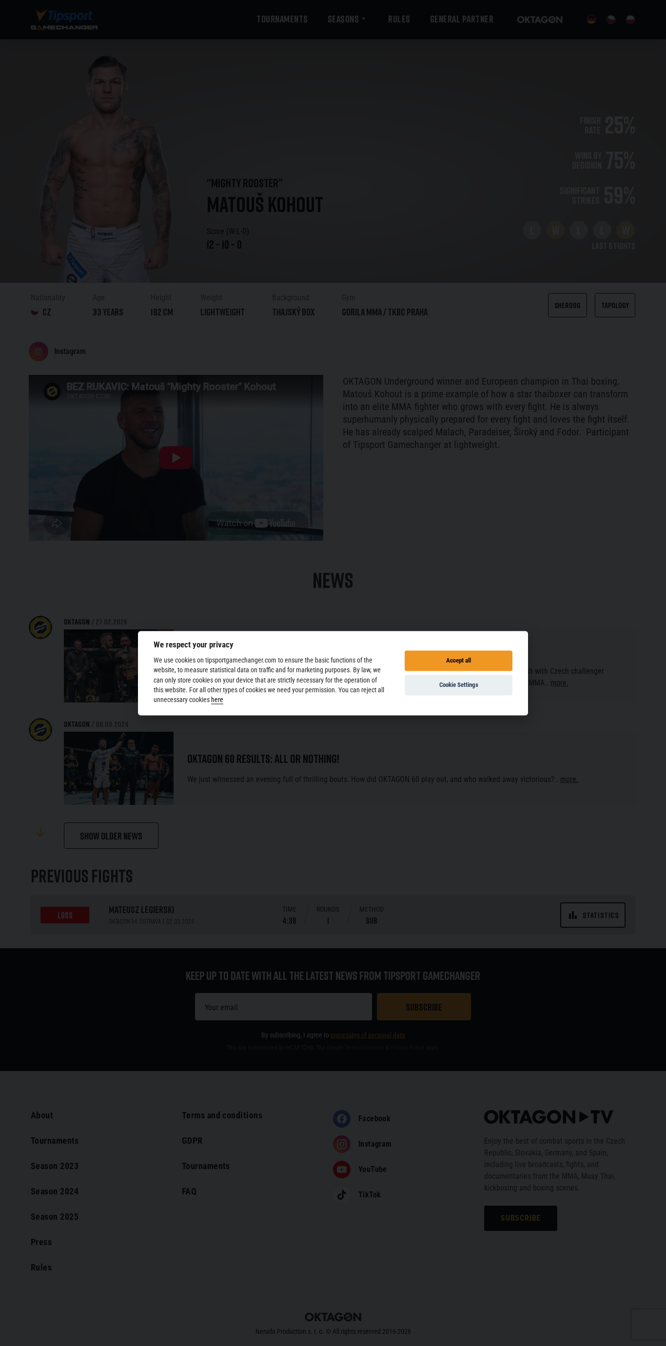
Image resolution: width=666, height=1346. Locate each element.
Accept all (458, 660)
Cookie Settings (458, 685)
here (217, 700)
